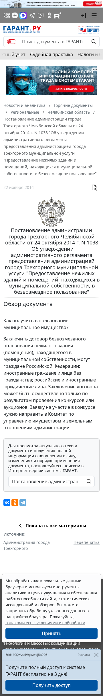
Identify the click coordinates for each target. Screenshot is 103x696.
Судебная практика (51, 54)
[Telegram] (22, 502)
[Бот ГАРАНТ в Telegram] (40, 15)
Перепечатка (87, 542)
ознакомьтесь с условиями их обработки (45, 622)
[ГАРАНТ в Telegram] (32, 15)
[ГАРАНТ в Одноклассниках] (49, 15)
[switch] (11, 41)
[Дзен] (15, 15)
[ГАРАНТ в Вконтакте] (6, 15)
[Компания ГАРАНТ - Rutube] (57, 15)
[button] (83, 15)
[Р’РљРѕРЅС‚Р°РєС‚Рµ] (6, 502)
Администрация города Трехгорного (26, 545)
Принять (52, 633)
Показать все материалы (55, 525)
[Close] (96, 655)
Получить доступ (51, 685)
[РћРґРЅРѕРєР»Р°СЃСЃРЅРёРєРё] (14, 502)
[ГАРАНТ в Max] (23, 15)
